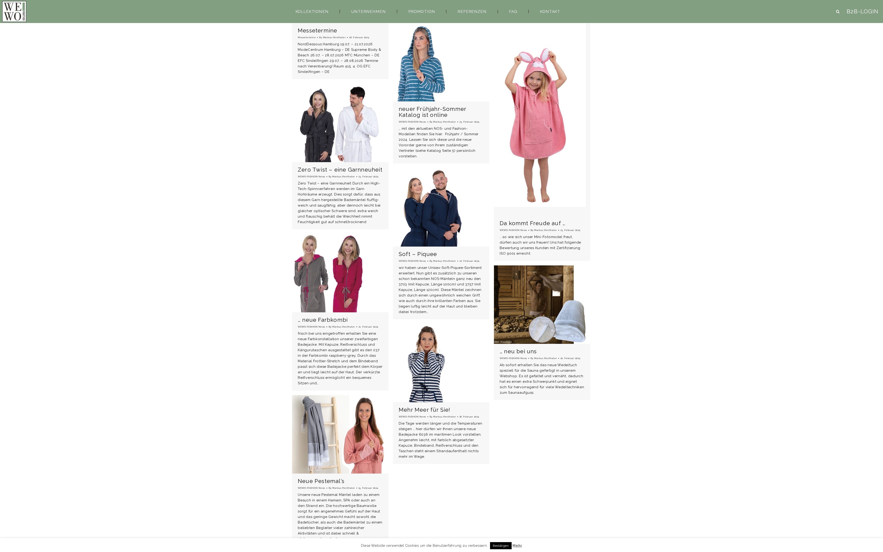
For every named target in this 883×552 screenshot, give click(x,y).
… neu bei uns (518, 351)
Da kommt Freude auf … (532, 223)
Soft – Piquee (418, 254)
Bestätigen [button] (501, 545)
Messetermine (317, 30)
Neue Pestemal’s (321, 481)
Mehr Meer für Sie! (424, 409)
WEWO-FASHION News (412, 122)
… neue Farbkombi (323, 319)
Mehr (517, 545)
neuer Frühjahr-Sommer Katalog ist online (432, 112)
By (332, 37)
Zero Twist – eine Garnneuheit (340, 169)
